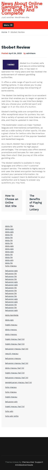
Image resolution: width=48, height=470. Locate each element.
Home (4, 32)
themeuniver (28, 462)
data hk (9, 226)
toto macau (11, 266)
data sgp (9, 229)
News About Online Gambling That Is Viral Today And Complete (21, 9)
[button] (8, 25)
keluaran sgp (11, 271)
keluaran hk (11, 273)
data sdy (9, 260)
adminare (30, 53)
